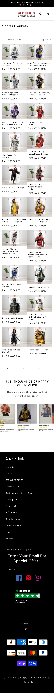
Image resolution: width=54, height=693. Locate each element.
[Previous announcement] (5, 4)
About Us (10, 467)
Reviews (9, 538)
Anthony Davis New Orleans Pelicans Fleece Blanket (38, 186)
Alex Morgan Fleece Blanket (36, 123)
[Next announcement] (49, 4)
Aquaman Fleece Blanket (38, 287)
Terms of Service (13, 525)
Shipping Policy (13, 519)
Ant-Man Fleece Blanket (13, 188)
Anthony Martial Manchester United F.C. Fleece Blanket (37, 254)
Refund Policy (12, 512)
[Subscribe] (45, 569)
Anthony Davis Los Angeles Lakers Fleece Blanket (14, 220)
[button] (6, 14)
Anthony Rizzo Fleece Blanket (12, 285)
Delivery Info (12, 499)
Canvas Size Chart (14, 486)
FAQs (8, 532)
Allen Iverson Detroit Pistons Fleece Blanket (37, 153)
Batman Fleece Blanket (12, 318)
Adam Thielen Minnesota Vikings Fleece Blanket (13, 123)
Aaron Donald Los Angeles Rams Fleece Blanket (39, 64)
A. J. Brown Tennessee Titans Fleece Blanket (12, 64)
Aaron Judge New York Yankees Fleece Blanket (12, 94)
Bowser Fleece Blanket (37, 350)
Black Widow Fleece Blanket (11, 351)
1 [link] (7, 368)
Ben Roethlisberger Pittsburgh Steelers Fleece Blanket (39, 317)
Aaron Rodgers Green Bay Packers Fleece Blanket (38, 94)
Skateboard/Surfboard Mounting (21, 493)
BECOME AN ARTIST (14, 480)
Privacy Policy (12, 506)
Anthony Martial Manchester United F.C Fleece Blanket (12, 251)
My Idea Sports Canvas (26, 677)
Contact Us (11, 473)
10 (39, 368)
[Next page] (46, 368)
